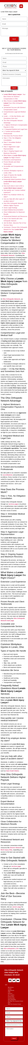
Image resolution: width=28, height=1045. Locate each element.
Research (10, 993)
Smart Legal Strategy (10, 207)
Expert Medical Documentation (13, 210)
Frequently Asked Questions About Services (15, 182)
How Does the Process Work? (13, 136)
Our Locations (11, 995)
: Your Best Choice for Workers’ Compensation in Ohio (14, 97)
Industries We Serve (10, 177)
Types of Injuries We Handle (13, 175)
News (9, 1002)
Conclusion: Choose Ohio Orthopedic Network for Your (15, 229)
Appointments (11, 990)
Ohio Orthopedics (12, 999)
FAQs (9, 991)
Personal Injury (11, 998)
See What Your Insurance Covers (15, 1001)
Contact (9, 988)
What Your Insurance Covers (14, 1004)
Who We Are (11, 987)
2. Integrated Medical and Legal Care (15, 129)
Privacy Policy (11, 996)
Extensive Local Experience (12, 160)
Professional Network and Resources (15, 216)
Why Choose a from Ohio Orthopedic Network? (15, 103)
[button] (21, 6)
